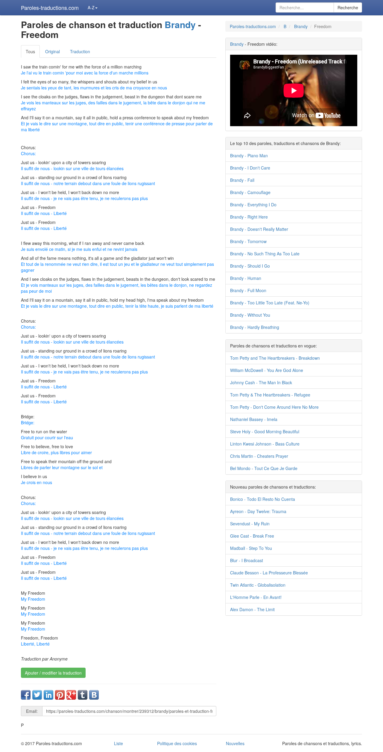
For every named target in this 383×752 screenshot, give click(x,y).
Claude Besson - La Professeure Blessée (269, 573)
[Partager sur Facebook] (26, 695)
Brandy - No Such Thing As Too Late (265, 254)
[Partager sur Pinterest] (60, 695)
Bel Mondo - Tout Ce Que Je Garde (263, 468)
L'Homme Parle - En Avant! (256, 597)
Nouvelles (235, 743)
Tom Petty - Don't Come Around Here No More (274, 407)
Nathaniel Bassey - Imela (253, 419)
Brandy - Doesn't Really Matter (259, 229)
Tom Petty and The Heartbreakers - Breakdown (275, 358)
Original (52, 51)
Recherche (348, 7)
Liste (118, 743)
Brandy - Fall (242, 180)
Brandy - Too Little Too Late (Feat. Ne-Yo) (269, 303)
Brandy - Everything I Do (253, 205)
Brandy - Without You (250, 315)
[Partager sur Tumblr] (82, 695)
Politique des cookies (177, 743)
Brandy (180, 24)
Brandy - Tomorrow (248, 241)
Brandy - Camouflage (250, 192)
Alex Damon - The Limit (252, 609)
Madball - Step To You (251, 548)
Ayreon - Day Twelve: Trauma (258, 511)
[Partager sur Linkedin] (48, 695)
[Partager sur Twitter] (37, 695)
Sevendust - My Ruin (250, 524)
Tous (30, 51)
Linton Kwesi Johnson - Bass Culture (265, 444)
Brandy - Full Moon (248, 290)
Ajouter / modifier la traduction (53, 673)
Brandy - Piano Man (249, 155)
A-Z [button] (91, 7)
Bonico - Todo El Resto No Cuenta (262, 499)
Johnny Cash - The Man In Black (261, 382)
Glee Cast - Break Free (252, 536)
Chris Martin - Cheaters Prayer (259, 456)
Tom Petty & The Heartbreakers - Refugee (270, 395)
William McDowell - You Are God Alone (266, 370)
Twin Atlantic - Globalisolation (257, 585)
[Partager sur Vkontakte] (94, 695)
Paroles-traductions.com (50, 7)
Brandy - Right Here (249, 217)
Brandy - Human (245, 278)
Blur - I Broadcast (246, 560)
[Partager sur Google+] (71, 695)
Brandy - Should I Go (250, 266)
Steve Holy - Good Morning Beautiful (264, 431)
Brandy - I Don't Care (250, 168)
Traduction (80, 51)
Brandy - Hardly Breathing (254, 327)
